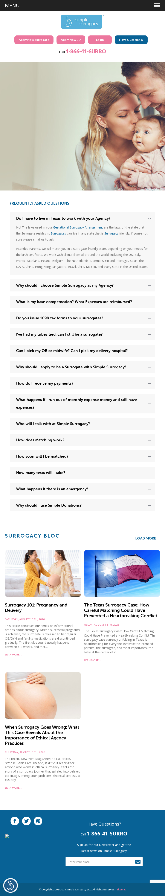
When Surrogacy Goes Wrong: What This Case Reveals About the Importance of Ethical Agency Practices (42, 735)
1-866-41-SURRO (86, 51)
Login (100, 39)
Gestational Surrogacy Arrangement (78, 227)
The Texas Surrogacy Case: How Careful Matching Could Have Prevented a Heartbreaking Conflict (120, 610)
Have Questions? (131, 39)
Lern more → (14, 654)
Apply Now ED (71, 39)
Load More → (147, 538)
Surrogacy (111, 233)
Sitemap (121, 889)
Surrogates (58, 233)
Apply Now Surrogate (34, 39)
